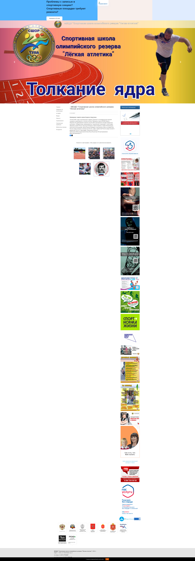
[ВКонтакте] (70, 135)
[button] (14, 61)
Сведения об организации (59, 110)
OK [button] (107, 559)
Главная (58, 107)
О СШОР (58, 113)
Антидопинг (59, 129)
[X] (72, 135)
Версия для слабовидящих (129, 107)
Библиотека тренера (61, 127)
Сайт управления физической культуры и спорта (130, 461)
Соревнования (60, 120)
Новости (58, 118)
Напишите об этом (54, 18)
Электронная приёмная (59, 123)
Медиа (58, 116)
